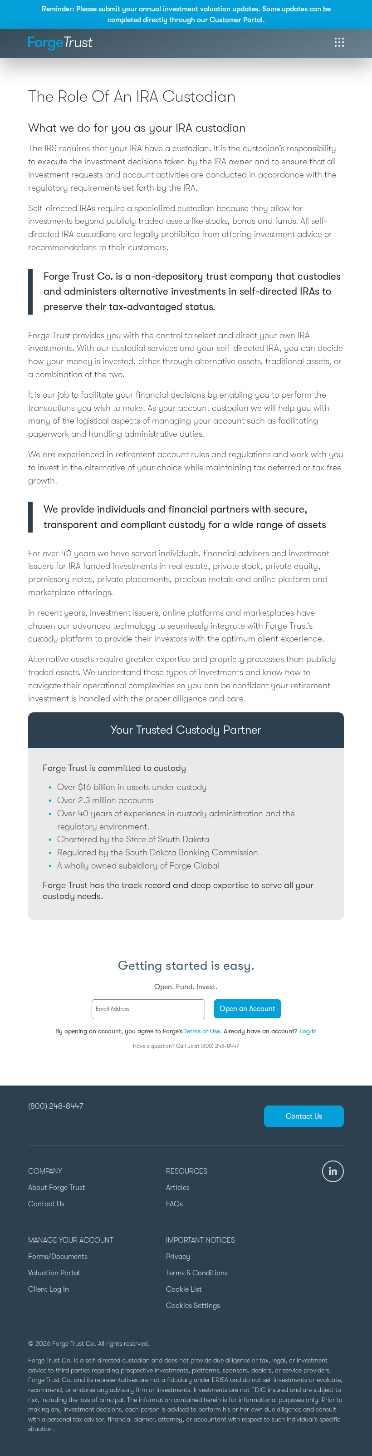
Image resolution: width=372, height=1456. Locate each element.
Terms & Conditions (197, 1273)
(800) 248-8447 (55, 1106)
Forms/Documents (58, 1257)
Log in (308, 1031)
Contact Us (304, 1116)
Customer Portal (236, 20)
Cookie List (184, 1289)
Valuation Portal (54, 1273)
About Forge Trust (56, 1188)
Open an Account (247, 1009)
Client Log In (48, 1289)
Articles (178, 1188)
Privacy (178, 1257)
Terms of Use (202, 1031)
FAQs (174, 1204)
